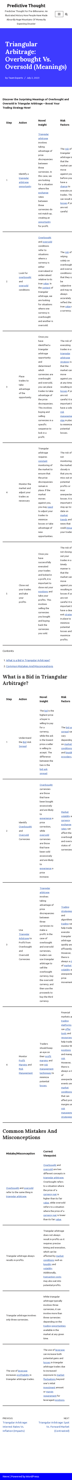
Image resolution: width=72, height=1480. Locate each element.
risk (67, 148)
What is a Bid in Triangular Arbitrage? (28, 660)
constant (42, 461)
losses (63, 203)
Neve (6, 1476)
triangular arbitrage (16, 1196)
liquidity (47, 1264)
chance (63, 186)
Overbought (44, 237)
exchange (43, 192)
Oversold (24, 835)
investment (49, 1387)
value (46, 283)
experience (46, 818)
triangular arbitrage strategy (65, 357)
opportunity (25, 186)
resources (66, 1037)
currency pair (50, 1194)
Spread (23, 746)
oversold (23, 285)
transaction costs (52, 1276)
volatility (47, 1268)
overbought (25, 277)
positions (43, 591)
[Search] (66, 14)
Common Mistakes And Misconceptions (29, 666)
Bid (24, 742)
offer (68, 1029)
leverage (22, 1370)
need (50, 507)
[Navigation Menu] (59, 14)
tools (64, 1033)
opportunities (58, 1325)
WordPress (32, 1476)
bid (46, 710)
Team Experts (15, 77)
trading (65, 923)
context (46, 287)
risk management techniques (46, 1068)
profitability (23, 1375)
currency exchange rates (66, 824)
